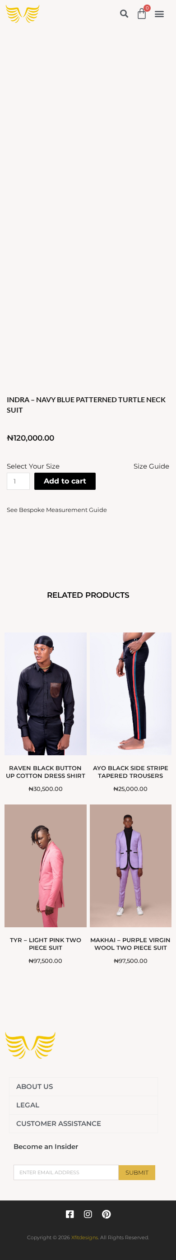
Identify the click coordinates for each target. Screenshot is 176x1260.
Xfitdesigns (84, 1237)
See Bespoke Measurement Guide (57, 506)
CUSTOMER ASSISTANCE (58, 1123)
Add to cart (65, 481)
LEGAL (27, 1105)
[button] (123, 13)
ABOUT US (34, 1086)
